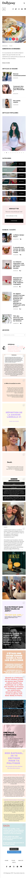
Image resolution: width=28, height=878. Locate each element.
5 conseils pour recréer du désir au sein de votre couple (19, 250)
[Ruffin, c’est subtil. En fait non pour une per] (14, 489)
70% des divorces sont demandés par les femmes (18, 318)
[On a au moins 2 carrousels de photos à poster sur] (14, 587)
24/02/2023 (16, 239)
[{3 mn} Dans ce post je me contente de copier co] (14, 612)
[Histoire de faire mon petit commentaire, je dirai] (14, 439)
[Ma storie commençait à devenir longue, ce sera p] (14, 365)
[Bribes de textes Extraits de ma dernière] (14, 390)
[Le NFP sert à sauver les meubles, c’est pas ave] (14, 711)
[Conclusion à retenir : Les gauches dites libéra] (14, 414)
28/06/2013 (4, 45)
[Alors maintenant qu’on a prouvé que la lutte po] (14, 686)
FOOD (10, 45)
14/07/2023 (15, 104)
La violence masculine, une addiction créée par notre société (18, 265)
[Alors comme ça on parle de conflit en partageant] (14, 834)
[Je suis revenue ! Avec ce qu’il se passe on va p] (14, 563)
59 (17, 137)
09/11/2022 (15, 309)
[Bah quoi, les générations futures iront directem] (14, 785)
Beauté (21, 860)
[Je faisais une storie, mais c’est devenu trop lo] (14, 538)
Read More (6, 63)
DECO (14, 862)
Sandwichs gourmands (11, 48)
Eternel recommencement (19, 74)
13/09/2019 (15, 78)
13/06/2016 (12, 137)
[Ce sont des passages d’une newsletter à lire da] (14, 736)
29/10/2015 (15, 93)
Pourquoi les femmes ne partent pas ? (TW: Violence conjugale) (18, 281)
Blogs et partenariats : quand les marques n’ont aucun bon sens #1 (14, 131)
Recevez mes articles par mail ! (14, 211)
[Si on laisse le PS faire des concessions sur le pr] (14, 662)
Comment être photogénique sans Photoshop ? (18, 89)
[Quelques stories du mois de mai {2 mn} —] (14, 810)
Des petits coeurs (16, 101)
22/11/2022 (15, 286)
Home (6, 860)
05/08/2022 (16, 323)
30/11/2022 (15, 270)
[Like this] (17, 39)
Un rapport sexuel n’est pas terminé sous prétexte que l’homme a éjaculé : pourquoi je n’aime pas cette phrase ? (19, 300)
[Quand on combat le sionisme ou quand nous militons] (14, 760)
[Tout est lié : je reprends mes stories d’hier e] (14, 637)
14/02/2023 (15, 254)
